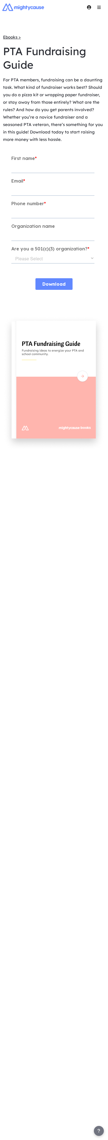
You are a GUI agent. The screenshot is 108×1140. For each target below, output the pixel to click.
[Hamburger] (99, 7)
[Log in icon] (89, 7)
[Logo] (23, 7)
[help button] (99, 1131)
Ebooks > (12, 37)
